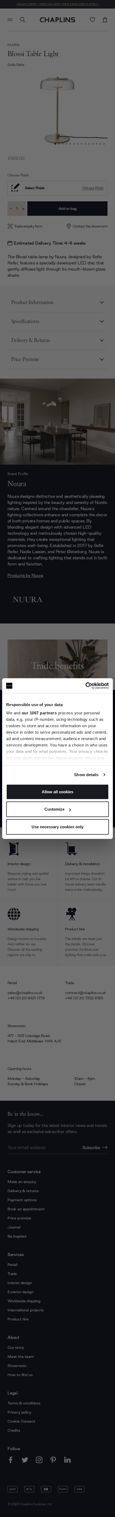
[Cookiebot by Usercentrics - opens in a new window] (85, 685)
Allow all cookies (57, 791)
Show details (86, 774)
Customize (54, 809)
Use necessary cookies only (57, 826)
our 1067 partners (39, 713)
